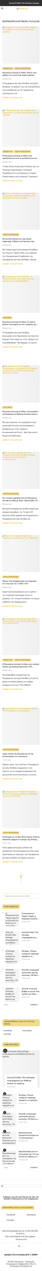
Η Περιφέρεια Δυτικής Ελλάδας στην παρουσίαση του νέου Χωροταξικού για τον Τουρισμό (19, 157)
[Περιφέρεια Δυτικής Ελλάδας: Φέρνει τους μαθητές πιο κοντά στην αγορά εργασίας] (21, 45)
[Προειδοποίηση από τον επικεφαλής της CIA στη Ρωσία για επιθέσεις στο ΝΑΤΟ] (9, 1157)
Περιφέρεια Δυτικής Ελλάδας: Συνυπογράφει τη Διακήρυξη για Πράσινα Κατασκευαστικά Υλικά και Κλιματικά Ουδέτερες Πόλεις (20, 412)
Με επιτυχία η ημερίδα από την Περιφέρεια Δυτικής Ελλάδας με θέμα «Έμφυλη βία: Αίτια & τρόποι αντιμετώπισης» (20, 499)
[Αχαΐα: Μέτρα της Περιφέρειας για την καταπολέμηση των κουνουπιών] (21, 726)
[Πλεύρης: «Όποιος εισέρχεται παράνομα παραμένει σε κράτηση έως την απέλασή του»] (12, 957)
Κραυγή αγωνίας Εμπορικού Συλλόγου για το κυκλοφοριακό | (28, 1135)
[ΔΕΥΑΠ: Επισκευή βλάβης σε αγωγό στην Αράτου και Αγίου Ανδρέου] (12, 994)
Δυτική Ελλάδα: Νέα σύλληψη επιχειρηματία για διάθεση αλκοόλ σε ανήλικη (30, 935)
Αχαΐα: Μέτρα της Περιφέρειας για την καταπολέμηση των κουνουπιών (17, 755)
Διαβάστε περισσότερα (12, 97)
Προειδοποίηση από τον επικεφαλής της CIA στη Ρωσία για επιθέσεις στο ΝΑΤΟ (28, 1154)
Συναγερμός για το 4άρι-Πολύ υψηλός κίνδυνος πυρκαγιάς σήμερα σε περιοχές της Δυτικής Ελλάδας (21, 838)
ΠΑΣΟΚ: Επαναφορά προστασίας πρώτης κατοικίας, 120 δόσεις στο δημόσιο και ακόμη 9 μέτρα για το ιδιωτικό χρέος (30, 972)
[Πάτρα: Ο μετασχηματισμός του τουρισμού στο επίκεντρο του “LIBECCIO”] (21, 553)
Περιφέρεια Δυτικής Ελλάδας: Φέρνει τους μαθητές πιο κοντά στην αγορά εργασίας (19, 74)
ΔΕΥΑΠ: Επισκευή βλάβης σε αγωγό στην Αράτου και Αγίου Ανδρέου (30, 991)
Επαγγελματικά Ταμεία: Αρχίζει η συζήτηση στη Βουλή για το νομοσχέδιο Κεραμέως (30, 916)
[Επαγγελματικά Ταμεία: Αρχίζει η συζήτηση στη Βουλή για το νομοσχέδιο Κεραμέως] (12, 919)
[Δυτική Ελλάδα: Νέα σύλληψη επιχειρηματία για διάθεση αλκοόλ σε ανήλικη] (12, 938)
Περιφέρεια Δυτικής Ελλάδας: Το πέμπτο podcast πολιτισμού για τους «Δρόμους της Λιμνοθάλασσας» (19, 323)
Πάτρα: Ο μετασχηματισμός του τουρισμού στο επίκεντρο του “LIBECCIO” (19, 582)
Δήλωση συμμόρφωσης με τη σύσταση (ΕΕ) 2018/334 (20, 1232)
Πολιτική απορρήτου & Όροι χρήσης (20, 1236)
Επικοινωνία (21, 1239)
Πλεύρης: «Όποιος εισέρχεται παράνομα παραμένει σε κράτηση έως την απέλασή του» (30, 954)
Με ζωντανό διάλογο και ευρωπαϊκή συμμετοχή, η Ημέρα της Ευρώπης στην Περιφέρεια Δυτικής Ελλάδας (18, 240)
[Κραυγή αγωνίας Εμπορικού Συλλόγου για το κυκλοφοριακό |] (9, 1138)
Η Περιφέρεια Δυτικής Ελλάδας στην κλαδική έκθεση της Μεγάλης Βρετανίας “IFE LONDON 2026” (20, 665)
